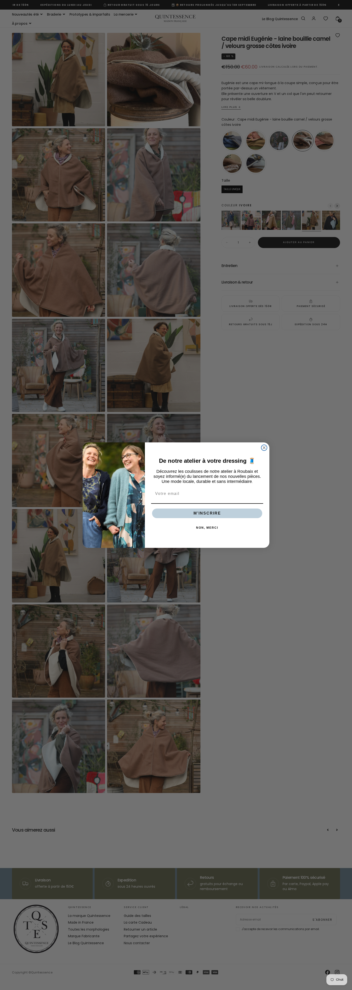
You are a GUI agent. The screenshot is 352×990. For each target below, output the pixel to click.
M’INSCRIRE (207, 513)
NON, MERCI (207, 527)
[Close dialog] (264, 448)
